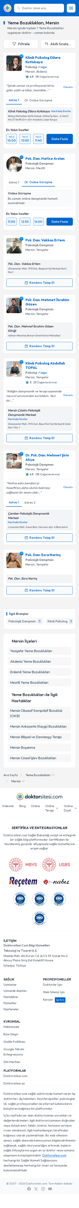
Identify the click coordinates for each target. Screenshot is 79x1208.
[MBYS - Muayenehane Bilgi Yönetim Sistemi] (23, 865)
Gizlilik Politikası (14, 1042)
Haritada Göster (61, 111)
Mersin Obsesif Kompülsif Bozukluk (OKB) (36, 713)
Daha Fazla (60, 139)
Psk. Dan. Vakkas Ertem (45, 240)
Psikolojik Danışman (39, 163)
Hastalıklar (11, 997)
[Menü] (71, 8)
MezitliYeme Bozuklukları (29, 682)
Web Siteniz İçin (54, 992)
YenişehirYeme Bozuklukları (31, 651)
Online (35, 806)
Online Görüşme (40, 100)
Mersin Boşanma (22, 747)
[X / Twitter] (36, 1189)
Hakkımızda (11, 1027)
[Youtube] (50, 1189)
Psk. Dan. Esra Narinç (43, 555)
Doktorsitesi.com (15, 1076)
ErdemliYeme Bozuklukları (30, 672)
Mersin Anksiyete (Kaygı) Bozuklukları (38, 726)
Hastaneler (11, 1009)
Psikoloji (31, 67)
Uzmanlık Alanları (15, 991)
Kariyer (53, 1000)
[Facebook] (29, 1189)
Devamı (68, 87)
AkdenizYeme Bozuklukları (30, 661)
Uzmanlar (10, 985)
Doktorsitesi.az (14, 1083)
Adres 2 (29, 502)
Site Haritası (12, 1062)
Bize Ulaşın (11, 1034)
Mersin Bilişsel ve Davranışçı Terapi (36, 737)
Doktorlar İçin (52, 985)
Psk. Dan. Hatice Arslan (45, 158)
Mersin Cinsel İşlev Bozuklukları (33, 758)
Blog (22, 806)
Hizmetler (10, 1003)
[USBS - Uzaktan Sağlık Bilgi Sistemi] (56, 865)
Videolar (8, 806)
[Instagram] (43, 1189)
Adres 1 (14, 100)
